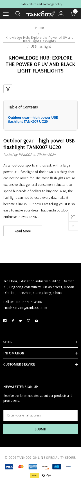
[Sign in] (61, 13)
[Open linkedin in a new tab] (5, 320)
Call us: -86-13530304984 (22, 302)
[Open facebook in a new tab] (13, 320)
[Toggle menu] (6, 13)
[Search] (17, 13)
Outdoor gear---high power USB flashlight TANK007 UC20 (33, 119)
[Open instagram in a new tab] (29, 320)
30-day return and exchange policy (40, 4)
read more (22, 231)
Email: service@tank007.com (25, 307)
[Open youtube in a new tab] (37, 320)
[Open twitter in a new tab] (21, 320)
